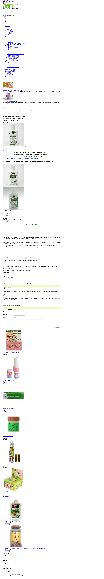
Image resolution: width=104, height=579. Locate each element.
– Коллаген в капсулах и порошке (14, 44)
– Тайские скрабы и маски (12, 58)
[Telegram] (6, 1)
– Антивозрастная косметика (13, 55)
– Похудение (10, 41)
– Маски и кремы (11, 48)
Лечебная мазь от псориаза (8, 408)
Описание (5, 221)
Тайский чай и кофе (9, 74)
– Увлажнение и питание (12, 64)
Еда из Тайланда (8, 75)
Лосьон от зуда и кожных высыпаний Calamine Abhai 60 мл (15, 146)
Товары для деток (8, 73)
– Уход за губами (11, 59)
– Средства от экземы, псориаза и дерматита (16, 43)
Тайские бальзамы (9, 32)
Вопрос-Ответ (8, 565)
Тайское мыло (8, 35)
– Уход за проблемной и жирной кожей (15, 54)
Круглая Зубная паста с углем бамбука (10, 491)
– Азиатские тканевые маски (13, 60)
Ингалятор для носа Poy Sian (8, 380)
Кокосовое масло (8, 34)
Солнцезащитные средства (10, 69)
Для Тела (7, 61)
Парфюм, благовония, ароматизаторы (12, 76)
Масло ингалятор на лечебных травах (10, 463)
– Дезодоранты (10, 68)
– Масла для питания (11, 51)
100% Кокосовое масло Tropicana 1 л (12, 521)
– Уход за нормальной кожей (13, 56)
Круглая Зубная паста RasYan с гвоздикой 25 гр (12, 352)
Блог (6, 25)
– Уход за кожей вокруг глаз (13, 57)
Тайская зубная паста (9, 33)
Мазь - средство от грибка (8, 436)
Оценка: (4, 317)
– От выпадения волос (12, 50)
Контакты (7, 555)
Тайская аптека (8, 36)
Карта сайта (7, 572)
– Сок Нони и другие (11, 40)
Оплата (6, 20)
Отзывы (8, 26)
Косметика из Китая (9, 31)
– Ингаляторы (10, 42)
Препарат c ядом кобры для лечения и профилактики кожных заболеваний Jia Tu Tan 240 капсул (25, 548)
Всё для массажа (8, 72)
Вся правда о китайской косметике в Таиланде (12, 90)
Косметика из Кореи (9, 30)
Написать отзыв (17, 219)
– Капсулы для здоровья (12, 37)
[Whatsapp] (7, 1)
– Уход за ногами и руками (13, 67)
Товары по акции (6, 496)
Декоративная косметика (10, 71)
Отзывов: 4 (11, 219)
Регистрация (7, 18)
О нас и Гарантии (8, 22)
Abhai (10, 210)
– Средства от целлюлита (12, 63)
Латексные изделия (9, 77)
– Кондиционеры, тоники (12, 47)
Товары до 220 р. (8, 29)
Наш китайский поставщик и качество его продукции (14, 101)
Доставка (7, 21)
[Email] (3, 1)
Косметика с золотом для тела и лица (12, 70)
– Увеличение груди (11, 62)
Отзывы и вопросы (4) (11, 221)
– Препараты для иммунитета (13, 38)
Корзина (4, 9)
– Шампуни (9, 46)
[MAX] (4, 1)
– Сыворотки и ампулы (12, 49)
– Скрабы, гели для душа (12, 65)
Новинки (7, 28)
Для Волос (7, 45)
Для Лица (7, 53)
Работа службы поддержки (10, 564)
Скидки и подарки (9, 23)
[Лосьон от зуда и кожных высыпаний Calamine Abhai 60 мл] (13, 186)
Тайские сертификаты (9, 557)
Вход (4, 18)
